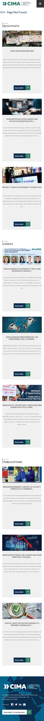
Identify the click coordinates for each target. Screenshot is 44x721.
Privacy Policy (5, 704)
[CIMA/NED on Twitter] (15, 704)
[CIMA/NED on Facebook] (11, 704)
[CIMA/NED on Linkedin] (19, 704)
